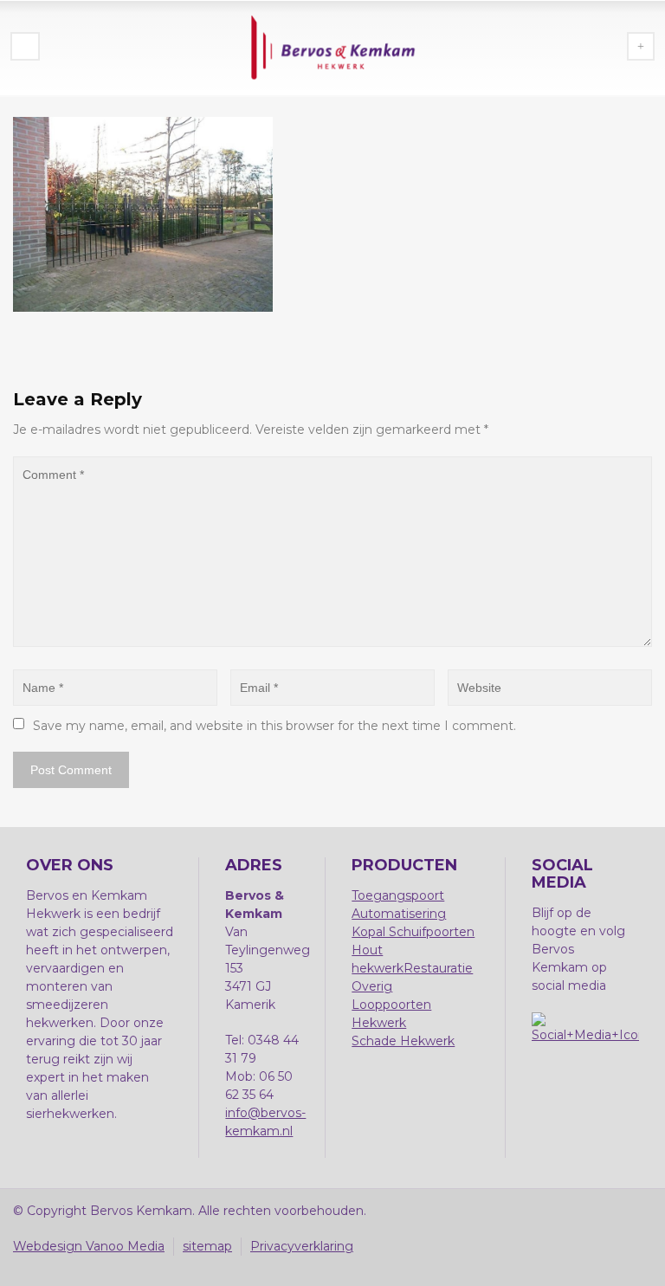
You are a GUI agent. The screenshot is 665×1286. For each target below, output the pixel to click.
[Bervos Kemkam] (332, 47)
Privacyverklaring (301, 1246)
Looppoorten (391, 1004)
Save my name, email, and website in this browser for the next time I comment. (274, 725)
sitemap (207, 1246)
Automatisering (399, 913)
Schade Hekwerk (403, 1041)
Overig (372, 986)
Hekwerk (379, 1023)
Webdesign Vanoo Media (89, 1246)
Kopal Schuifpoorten (413, 932)
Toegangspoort (398, 895)
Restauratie (438, 968)
